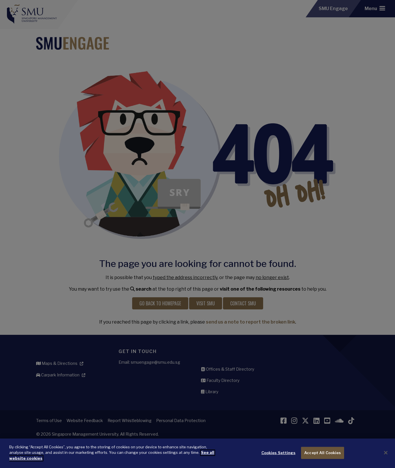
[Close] (385, 452)
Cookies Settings (278, 452)
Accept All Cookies (322, 452)
